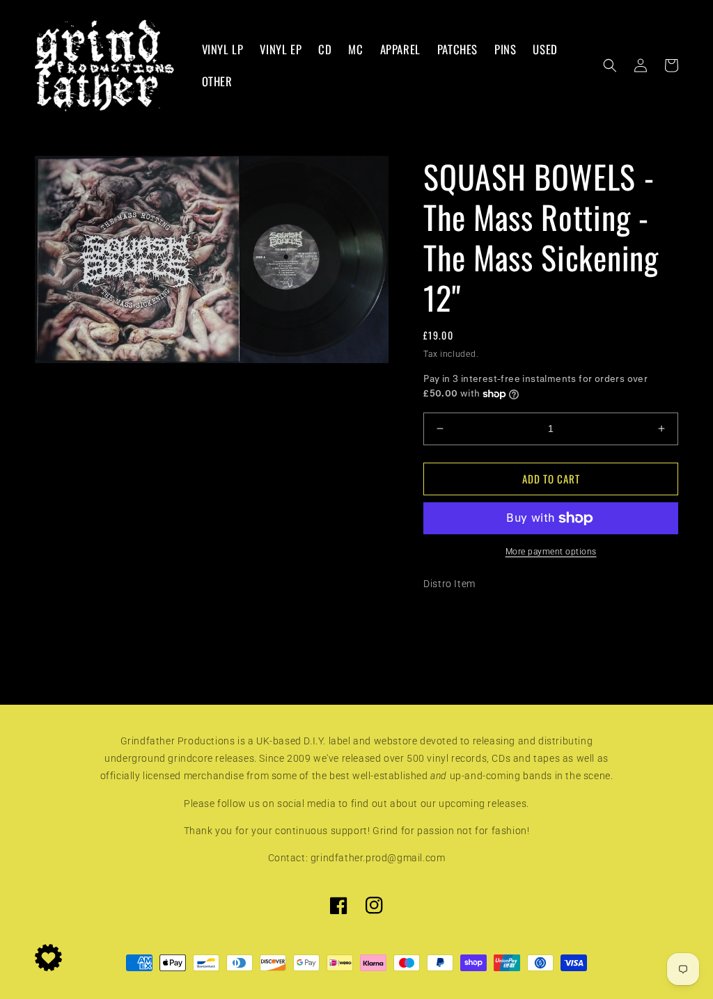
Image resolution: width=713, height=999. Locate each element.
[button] (610, 65)
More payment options (551, 552)
